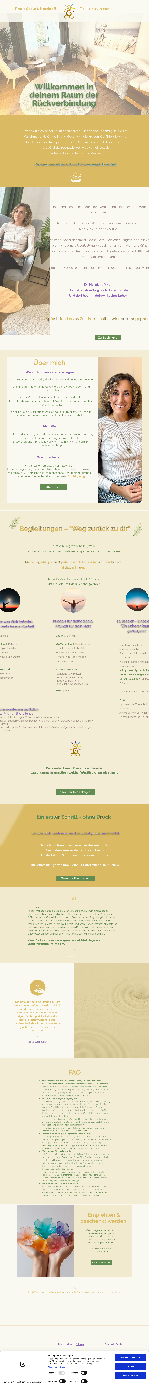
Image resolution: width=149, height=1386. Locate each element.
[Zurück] (7, 924)
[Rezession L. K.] (71, 956)
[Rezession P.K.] (75, 956)
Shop (80, 1344)
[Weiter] (142, 924)
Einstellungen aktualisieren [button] (110, 1292)
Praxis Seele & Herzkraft (35, 9)
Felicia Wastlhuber (94, 9)
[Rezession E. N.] (69, 956)
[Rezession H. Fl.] (73, 956)
